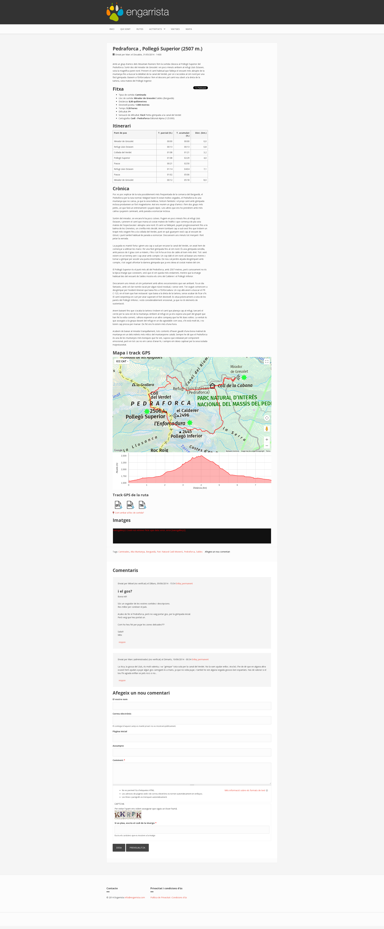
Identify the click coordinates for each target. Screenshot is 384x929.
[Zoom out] (267, 446)
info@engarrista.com (135, 897)
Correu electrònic (122, 713)
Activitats (154, 28)
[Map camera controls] (267, 418)
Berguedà (151, 551)
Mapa (189, 29)
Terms (268, 451)
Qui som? (125, 29)
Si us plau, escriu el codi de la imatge (135, 823)
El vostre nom (120, 699)
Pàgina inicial (120, 731)
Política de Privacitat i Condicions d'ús (168, 897)
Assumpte (118, 745)
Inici (112, 29)
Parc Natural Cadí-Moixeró (170, 551)
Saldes (199, 551)
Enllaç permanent (184, 583)
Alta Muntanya (138, 551)
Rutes (139, 29)
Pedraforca (189, 551)
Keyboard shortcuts (232, 451)
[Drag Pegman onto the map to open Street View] (267, 429)
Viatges (175, 29)
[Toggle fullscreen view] (267, 362)
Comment (119, 760)
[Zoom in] (267, 440)
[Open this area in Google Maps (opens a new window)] (118, 450)
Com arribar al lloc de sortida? (129, 512)
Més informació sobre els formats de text (245, 790)
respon (122, 642)
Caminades (123, 551)
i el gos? (125, 591)
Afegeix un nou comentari (217, 551)
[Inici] (137, 11)
